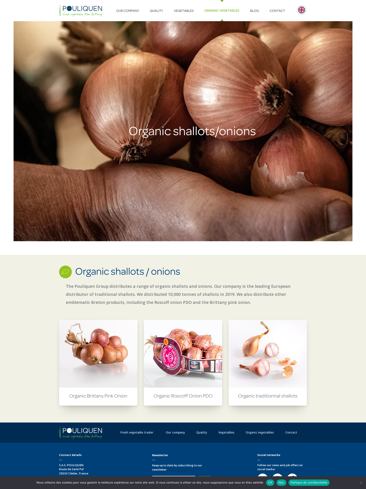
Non (281, 482)
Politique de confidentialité (309, 482)
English (301, 10)
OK (270, 482)
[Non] (361, 483)
